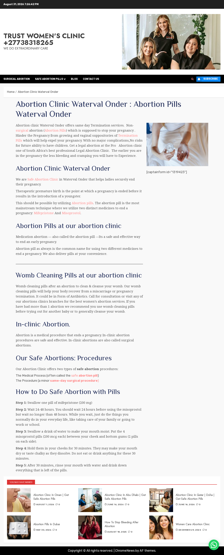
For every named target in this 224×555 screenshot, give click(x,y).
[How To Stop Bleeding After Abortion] (90, 527)
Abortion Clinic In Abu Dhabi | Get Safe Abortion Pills (125, 497)
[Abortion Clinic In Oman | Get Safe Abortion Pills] (19, 500)
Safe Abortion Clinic (42, 179)
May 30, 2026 (43, 530)
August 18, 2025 (117, 532)
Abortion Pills (55, 130)
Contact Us (91, 79)
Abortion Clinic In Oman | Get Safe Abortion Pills (51, 497)
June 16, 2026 (115, 504)
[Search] (192, 79)
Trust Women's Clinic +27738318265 (44, 39)
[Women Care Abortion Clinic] (161, 527)
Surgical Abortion (17, 79)
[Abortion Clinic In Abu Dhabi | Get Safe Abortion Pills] (90, 500)
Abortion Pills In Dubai (46, 524)
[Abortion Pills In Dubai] (19, 527)
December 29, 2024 (189, 530)
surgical (22, 130)
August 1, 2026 (45, 504)
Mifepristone (43, 213)
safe (84, 375)
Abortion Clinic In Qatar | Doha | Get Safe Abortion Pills (195, 497)
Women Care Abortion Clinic (193, 524)
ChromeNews (125, 551)
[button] (214, 545)
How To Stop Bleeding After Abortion (121, 524)
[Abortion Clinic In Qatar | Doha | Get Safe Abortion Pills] (161, 500)
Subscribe (210, 78)
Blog (74, 79)
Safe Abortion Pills (49, 79)
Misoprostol (71, 213)
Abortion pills (82, 203)
